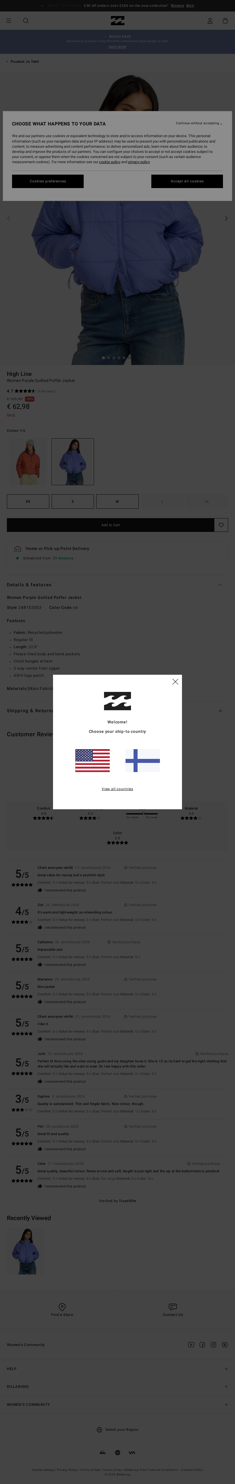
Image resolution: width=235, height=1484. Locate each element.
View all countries (117, 789)
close (175, 681)
